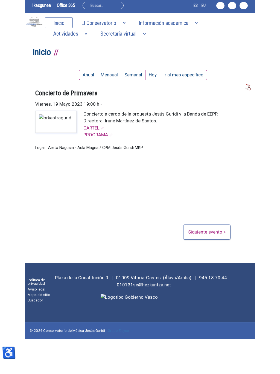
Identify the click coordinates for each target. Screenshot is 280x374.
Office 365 (66, 5)
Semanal (133, 74)
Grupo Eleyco (118, 330)
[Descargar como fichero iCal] (248, 87)
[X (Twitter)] (232, 5)
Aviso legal (36, 289)
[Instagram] (220, 5)
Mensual (109, 74)
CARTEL (91, 128)
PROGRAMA (95, 134)
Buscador (35, 300)
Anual (88, 74)
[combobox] (103, 5)
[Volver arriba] (272, 366)
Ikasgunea (41, 5)
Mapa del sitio (39, 294)
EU (204, 5)
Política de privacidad (36, 282)
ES (196, 5)
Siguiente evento (205, 232)
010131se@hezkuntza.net (144, 284)
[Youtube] (244, 5)
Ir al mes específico (183, 74)
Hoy (153, 74)
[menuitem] (59, 22)
